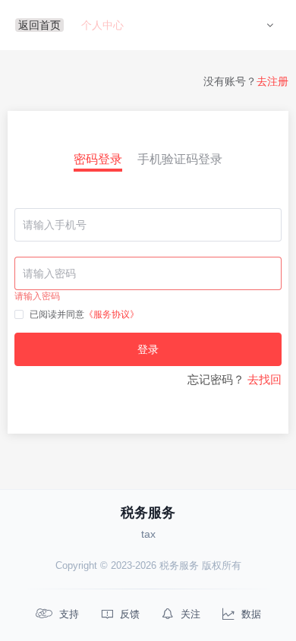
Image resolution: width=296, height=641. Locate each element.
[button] (269, 25)
